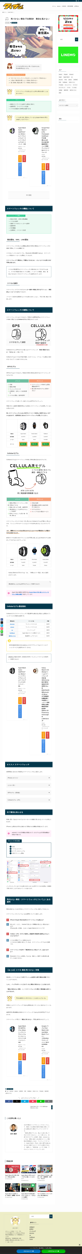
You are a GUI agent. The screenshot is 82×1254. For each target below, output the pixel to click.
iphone (16, 1091)
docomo (12, 624)
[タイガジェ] (13, 6)
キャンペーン (68, 85)
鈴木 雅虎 (13, 1134)
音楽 (60, 92)
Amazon (71, 74)
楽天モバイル (12, 636)
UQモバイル (35, 1091)
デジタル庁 (32, 1231)
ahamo (12, 627)
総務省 (31, 1229)
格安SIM (46, 1091)
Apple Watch (14, 22)
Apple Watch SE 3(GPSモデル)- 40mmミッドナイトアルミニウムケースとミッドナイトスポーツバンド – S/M (22, 1034)
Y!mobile (41, 1091)
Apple (60, 77)
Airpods (66, 74)
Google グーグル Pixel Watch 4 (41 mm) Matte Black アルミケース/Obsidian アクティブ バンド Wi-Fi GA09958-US (45, 1036)
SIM (25, 1091)
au (12, 630)
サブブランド (62, 87)
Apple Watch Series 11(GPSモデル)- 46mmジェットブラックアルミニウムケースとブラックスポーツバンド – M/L (22, 677)
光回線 (60, 90)
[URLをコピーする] (49, 1101)
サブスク (75, 85)
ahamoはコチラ (28, 1251)
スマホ (68, 87)
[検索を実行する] (76, 39)
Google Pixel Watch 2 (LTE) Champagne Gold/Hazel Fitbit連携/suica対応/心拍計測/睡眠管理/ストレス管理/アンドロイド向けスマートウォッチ (45, 140)
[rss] (76, 1)
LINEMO (21, 1091)
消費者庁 (32, 1227)
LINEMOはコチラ (52, 1251)
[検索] (78, 1)
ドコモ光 (74, 87)
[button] (9, 1101)
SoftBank (12, 633)
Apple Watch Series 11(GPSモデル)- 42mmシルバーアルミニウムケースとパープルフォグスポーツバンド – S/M (22, 136)
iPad (66, 79)
